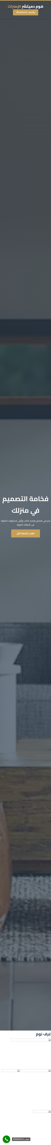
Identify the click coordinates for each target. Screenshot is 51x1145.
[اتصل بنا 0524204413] (6, 1139)
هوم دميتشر (25, 6)
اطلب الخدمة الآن (26, 533)
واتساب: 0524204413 (25, 12)
